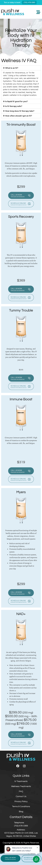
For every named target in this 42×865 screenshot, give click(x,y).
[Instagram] (24, 766)
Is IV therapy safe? (13, 106)
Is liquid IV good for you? (16, 101)
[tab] (21, 68)
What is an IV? (11, 68)
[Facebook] (18, 766)
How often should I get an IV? (18, 116)
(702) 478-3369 (29, 2)
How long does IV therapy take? (19, 111)
